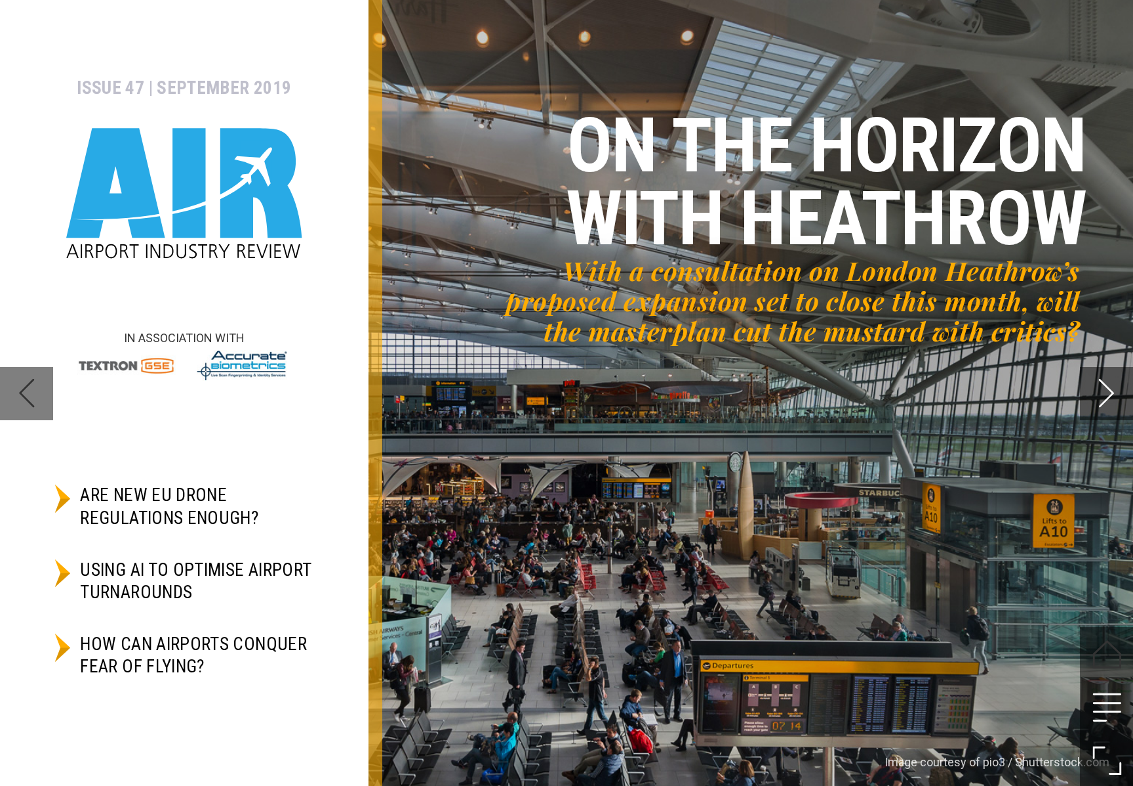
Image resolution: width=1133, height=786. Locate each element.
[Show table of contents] (1106, 706)
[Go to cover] (1106, 653)
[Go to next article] (1106, 393)
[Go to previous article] (26, 393)
